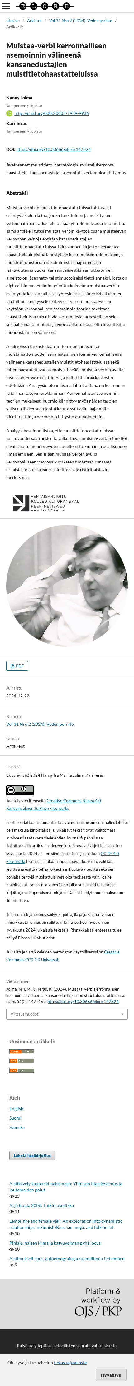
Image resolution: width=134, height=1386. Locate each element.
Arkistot (34, 20)
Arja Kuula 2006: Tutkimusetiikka (41, 1205)
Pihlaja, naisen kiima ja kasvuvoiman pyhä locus (55, 1242)
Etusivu (13, 20)
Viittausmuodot (24, 1014)
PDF (19, 665)
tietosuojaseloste (70, 1362)
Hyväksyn (111, 1375)
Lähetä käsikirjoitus (32, 1155)
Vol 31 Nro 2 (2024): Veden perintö (80, 20)
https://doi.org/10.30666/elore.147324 (53, 149)
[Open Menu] (6, 6)
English (16, 1108)
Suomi (15, 1118)
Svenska (17, 1127)
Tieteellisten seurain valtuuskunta (84, 1345)
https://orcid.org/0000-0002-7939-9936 (51, 113)
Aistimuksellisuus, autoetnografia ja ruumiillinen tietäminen (67, 1258)
